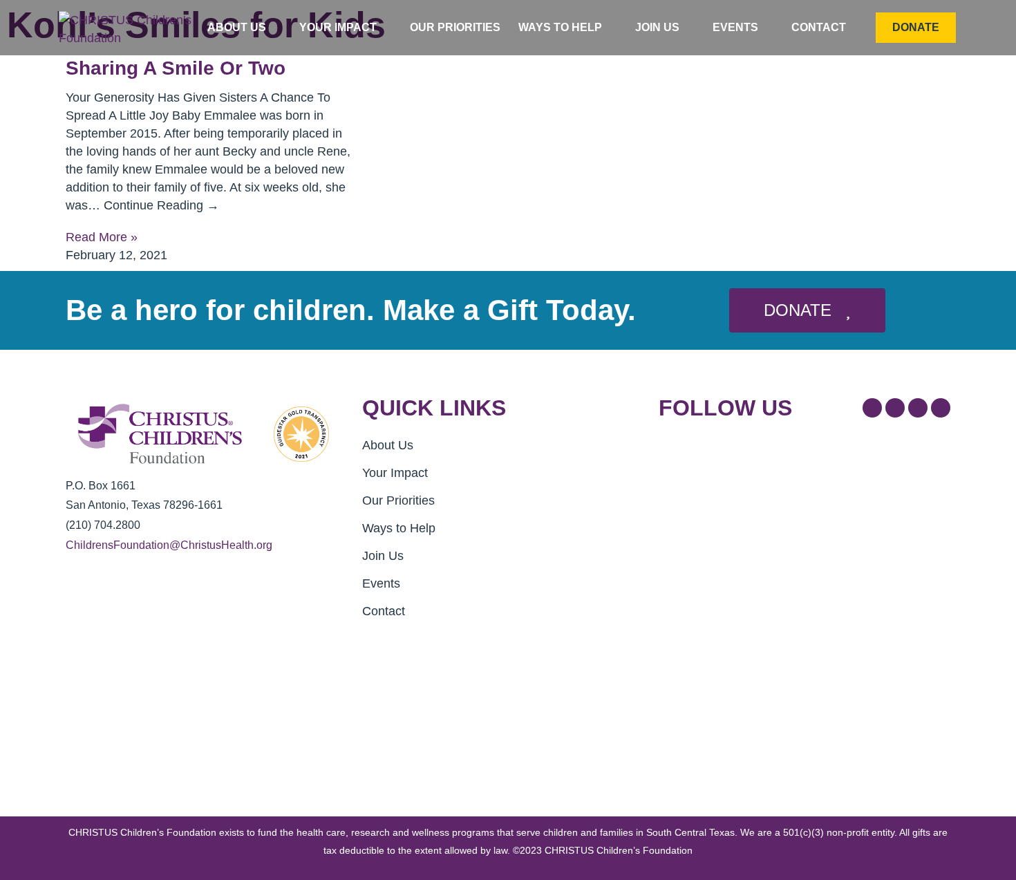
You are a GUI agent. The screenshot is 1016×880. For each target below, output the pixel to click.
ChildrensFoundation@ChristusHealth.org (169, 545)
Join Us (657, 27)
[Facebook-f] (872, 408)
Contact (818, 27)
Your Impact (338, 27)
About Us (236, 27)
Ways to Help (560, 27)
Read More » (102, 237)
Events (735, 27)
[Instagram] (918, 408)
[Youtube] (940, 408)
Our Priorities (455, 27)
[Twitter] (895, 408)
